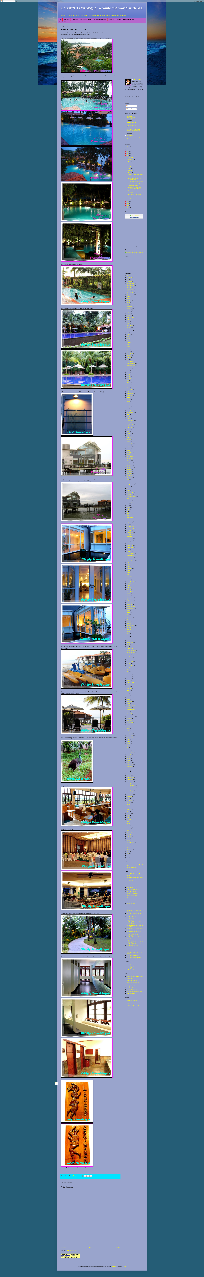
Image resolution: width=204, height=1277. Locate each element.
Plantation (129, 663)
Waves (128, 838)
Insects (128, 490)
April (129, 166)
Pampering (129, 635)
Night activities (130, 616)
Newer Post (63, 1247)
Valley (128, 817)
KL (127, 511)
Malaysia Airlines (130, 553)
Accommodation (130, 285)
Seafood (128, 703)
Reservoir (129, 684)
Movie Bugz (129, 116)
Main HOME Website (63, 22)
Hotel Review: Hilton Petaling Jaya (135, 195)
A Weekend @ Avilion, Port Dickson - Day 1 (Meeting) (134, 188)
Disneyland (129, 386)
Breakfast (129, 319)
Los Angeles (129, 540)
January (130, 172)
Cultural (128, 374)
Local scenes (129, 536)
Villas (128, 825)
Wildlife (128, 848)
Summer (128, 741)
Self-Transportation (131, 705)
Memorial (129, 580)
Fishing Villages (130, 424)
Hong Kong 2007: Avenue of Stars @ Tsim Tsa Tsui (134, 922)
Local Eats (129, 530)
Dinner (128, 384)
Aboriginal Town (130, 283)
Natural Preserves (130, 608)
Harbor (128, 450)
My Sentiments (130, 599)
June (129, 162)
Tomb (128, 770)
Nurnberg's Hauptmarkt (132, 964)
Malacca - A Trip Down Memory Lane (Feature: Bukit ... (135, 175)
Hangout (128, 448)
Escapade (129, 397)
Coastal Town (130, 361)
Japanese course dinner (132, 897)
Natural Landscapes (131, 606)
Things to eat (129, 768)
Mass (128, 574)
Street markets (130, 735)
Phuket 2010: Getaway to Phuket (134, 1006)
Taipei (128, 749)
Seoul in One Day (131, 903)
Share (56, 1083)
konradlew (114, 1266)
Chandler (129, 348)
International (129, 494)
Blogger (124, 1266)
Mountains (129, 587)
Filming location (130, 420)
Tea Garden (129, 754)
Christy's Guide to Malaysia (85, 19)
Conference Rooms (131, 363)
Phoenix (128, 654)
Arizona (128, 302)
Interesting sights (130, 492)
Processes (129, 667)
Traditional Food (130, 777)
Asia (128, 304)
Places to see (129, 659)
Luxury (128, 543)
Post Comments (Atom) (72, 1250)
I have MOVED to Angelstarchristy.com (131, 124)
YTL (128, 855)
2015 (128, 147)
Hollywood (129, 471)
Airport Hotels (130, 293)
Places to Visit (130, 661)
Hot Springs (129, 477)
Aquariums (129, 300)
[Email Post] (82, 1176)
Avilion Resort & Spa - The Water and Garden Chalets (135, 184)
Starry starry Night (131, 122)
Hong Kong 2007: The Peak (133, 935)
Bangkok (129, 312)
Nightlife (129, 621)
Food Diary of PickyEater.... (133, 129)
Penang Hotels (130, 642)
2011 (128, 155)
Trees (128, 798)
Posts (128, 106)
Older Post (117, 1247)
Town (128, 773)
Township (129, 775)
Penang (128, 640)
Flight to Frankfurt (131, 970)
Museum (128, 593)
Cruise (128, 372)
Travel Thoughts (130, 791)
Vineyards (129, 827)
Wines (128, 851)
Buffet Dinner (130, 325)
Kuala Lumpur (130, 517)
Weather (128, 840)
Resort (77, 1178)
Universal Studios (131, 806)
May (129, 164)
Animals (128, 298)
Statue (128, 730)
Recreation (129, 675)
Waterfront (129, 836)
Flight (128, 426)
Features (128, 416)
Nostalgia (129, 623)
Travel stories (130, 789)
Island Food (129, 500)
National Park (130, 602)
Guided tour (129, 447)
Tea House (129, 756)
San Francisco (130, 697)
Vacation (128, 813)
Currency (129, 378)
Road (128, 694)
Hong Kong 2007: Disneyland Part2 (135, 942)
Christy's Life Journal (132, 136)
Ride (128, 692)
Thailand (129, 760)
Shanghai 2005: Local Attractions (134, 879)
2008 (128, 205)
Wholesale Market (131, 846)
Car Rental (129, 338)
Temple (128, 758)
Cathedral (129, 342)
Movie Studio (130, 591)
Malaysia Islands (130, 557)
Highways (129, 460)
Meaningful (129, 578)
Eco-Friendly (130, 390)
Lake (128, 519)
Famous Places (130, 410)
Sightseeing (129, 713)
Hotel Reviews (111, 19)
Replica (128, 680)
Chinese (128, 351)
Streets (128, 739)
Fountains (129, 433)
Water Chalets (85, 1178)
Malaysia (129, 551)
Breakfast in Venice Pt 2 (132, 980)
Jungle (128, 509)
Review (80, 1178)
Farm (128, 414)
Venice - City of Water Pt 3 (133, 982)
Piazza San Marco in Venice (133, 984)
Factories (129, 407)
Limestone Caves (130, 526)
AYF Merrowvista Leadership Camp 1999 (135, 864)
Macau (128, 549)
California (129, 334)
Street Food (129, 734)
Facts (128, 409)
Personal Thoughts (131, 652)
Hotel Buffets (129, 481)
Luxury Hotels (130, 545)
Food (128, 431)
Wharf (128, 844)
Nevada (128, 612)
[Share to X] (88, 1176)
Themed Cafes (130, 764)
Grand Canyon (130, 443)
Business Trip (130, 331)
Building (128, 327)
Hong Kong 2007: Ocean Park (133, 940)
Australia (129, 310)
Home (60, 19)
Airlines (128, 291)
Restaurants (129, 688)
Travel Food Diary (131, 785)
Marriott (128, 572)
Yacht (128, 853)
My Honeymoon (130, 597)
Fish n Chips (129, 422)
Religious (129, 678)
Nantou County (130, 600)
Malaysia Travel (130, 559)
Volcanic (128, 829)
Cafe (128, 332)
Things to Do (130, 766)
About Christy (67, 19)
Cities (128, 359)
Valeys (128, 815)
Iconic (128, 488)
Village (128, 823)
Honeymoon (129, 473)
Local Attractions (130, 528)
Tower (128, 772)
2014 (128, 149)
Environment (129, 395)
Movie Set (129, 589)
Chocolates (129, 355)
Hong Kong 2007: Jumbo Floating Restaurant (134, 937)
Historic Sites (130, 466)
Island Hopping (130, 502)
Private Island (130, 665)
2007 (128, 207)
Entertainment (130, 393)
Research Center (130, 682)
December (130, 157)
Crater (128, 371)
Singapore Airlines (131, 716)
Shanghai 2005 (130, 881)
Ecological (129, 391)
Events (128, 401)
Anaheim (129, 296)
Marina (128, 564)
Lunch (128, 542)
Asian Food (129, 306)
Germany (129, 439)
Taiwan (128, 751)
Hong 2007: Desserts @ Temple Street (134, 914)
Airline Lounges (130, 289)
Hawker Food (130, 456)
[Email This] (85, 1176)
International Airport (131, 496)
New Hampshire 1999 (131, 867)
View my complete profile (131, 93)
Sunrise (128, 743)
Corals (128, 367)
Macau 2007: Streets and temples (134, 957)
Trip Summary (130, 800)
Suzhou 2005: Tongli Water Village (135, 877)
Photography (129, 656)
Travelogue (129, 796)
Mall (128, 562)
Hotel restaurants (130, 483)
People (128, 644)
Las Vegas (129, 523)
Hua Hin (128, 486)
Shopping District (131, 709)
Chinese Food (130, 353)
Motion (128, 585)
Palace (128, 633)
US (127, 808)
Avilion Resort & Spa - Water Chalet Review (134, 178)
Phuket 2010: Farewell (132, 1000)
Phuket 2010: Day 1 (131, 1004)
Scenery (128, 699)
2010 (128, 201)
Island (128, 498)
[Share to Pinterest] (91, 1176)
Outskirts (129, 629)
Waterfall (129, 834)
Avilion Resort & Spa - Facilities (135, 181)
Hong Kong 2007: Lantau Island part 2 (135, 929)
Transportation (130, 779)
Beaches (128, 313)
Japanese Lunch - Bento (132, 895)
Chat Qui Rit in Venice (132, 986)
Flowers (128, 429)
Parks (128, 637)
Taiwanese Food (130, 753)
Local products (130, 534)
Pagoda (128, 631)
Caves (128, 344)
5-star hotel (67, 1178)
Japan (128, 505)
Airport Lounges (130, 294)
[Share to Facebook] (89, 1176)
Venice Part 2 (130, 978)
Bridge (128, 321)
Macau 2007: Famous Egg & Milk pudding (134, 952)
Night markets (130, 618)
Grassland (129, 445)
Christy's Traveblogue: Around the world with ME (102, 8)
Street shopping (130, 737)
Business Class (130, 329)
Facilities (129, 405)
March (129, 168)
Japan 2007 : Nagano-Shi (132, 893)
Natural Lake (129, 604)
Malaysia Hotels (130, 555)
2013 (128, 151)
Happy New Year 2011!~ (133, 198)
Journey (128, 507)
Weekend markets (130, 842)
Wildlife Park (130, 850)
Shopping (129, 707)
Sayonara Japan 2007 (131, 887)
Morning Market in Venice (132, 989)
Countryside (129, 369)
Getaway (128, 441)
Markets (128, 570)
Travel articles (130, 781)
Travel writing (130, 794)
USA (128, 812)
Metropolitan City (131, 581)
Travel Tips (118, 19)
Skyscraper (129, 718)
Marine (128, 566)
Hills (128, 464)
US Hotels (129, 810)
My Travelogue (75, 19)
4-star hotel (129, 277)
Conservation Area (131, 365)
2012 (128, 153)
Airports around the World (128, 19)
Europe (128, 399)
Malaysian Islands (131, 561)
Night (128, 614)
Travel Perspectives (131, 787)
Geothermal (129, 437)
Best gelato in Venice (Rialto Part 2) (135, 991)
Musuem (128, 595)
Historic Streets (130, 467)
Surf (128, 747)
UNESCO (129, 802)
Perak (128, 646)
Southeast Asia (130, 722)
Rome (128, 696)
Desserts (128, 382)
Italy (128, 504)
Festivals (128, 418)
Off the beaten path (131, 625)
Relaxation (129, 677)
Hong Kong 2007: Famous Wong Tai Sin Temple (135, 925)
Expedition (129, 403)
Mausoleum (129, 576)
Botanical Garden (130, 317)
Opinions (129, 627)
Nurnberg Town (130, 968)
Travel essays (129, 783)
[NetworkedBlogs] (134, 215)
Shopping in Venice (131, 987)
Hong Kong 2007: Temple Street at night (134, 910)
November (130, 159)
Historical (129, 469)
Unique (128, 804)
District (128, 388)
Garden (128, 435)
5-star (128, 279)
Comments (129, 108)
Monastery (129, 583)
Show (128, 711)
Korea (128, 515)
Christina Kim (137, 79)
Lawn (128, 524)
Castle (128, 340)
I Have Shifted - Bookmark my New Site (134, 137)
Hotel (74, 1178)
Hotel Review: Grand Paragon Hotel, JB (134, 191)
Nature (128, 610)
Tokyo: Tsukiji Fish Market (133, 889)
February (130, 170)
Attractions (129, 308)
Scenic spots (129, 701)
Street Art (129, 732)
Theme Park (129, 762)
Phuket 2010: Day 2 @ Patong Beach (135, 1002)
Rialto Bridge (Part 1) (131, 993)
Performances (130, 648)
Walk (128, 831)
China (128, 350)
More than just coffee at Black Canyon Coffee (133, 131)
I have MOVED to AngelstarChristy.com (131, 118)
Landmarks (129, 521)
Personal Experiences (131, 650)
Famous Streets (130, 412)
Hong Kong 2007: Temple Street (134, 920)
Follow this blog (134, 217)
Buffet (128, 323)
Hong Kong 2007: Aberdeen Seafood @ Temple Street (135, 917)
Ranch (128, 673)
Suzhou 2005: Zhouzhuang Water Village (134, 874)
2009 (128, 203)
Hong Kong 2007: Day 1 (132, 945)
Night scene (129, 619)
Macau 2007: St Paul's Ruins (133, 955)
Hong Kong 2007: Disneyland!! (134, 944)
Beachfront (129, 315)
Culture (128, 376)
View (128, 821)
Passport (128, 638)
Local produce (130, 532)
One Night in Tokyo (131, 891)
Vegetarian (129, 819)
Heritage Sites (130, 458)
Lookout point (130, 538)
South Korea (129, 720)
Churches (129, 357)
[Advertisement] (90, 1235)
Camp (128, 336)
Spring (128, 728)
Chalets (71, 1178)
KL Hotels (129, 513)
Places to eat (129, 658)
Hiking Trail (129, 462)
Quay (128, 671)
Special (128, 726)
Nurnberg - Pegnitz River (132, 966)
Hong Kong (129, 475)
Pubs (128, 669)
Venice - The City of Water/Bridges (135, 976)
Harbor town (129, 452)
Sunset (128, 745)
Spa (127, 724)
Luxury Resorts (130, 547)
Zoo (127, 857)
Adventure (129, 287)
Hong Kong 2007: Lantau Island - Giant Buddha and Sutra (134, 932)
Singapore (129, 715)
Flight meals (129, 428)
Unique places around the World (99, 19)
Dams (128, 380)
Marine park (129, 568)
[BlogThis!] (86, 1176)
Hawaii (128, 454)
